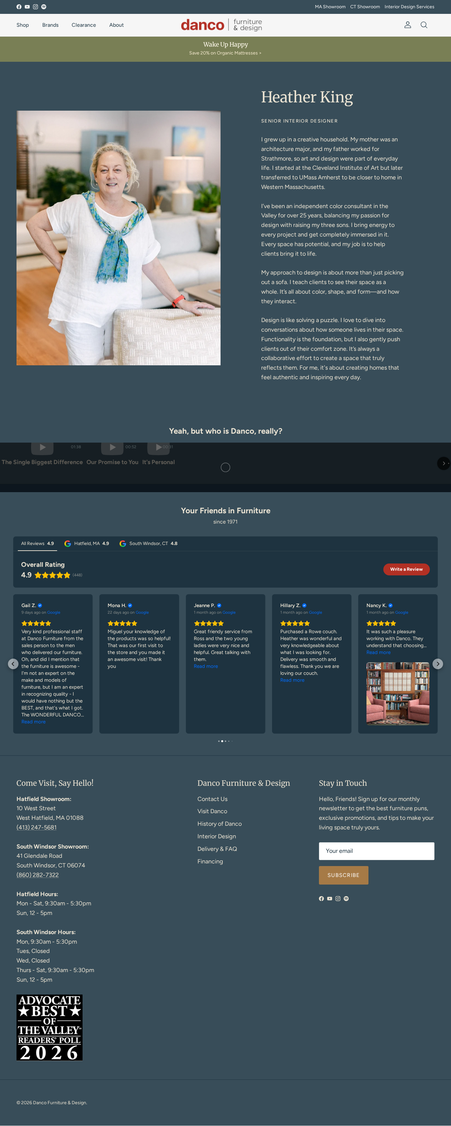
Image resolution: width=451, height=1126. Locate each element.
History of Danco (219, 894)
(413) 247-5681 (36, 898)
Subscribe (344, 946)
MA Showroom (330, 7)
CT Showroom (365, 7)
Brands (50, 25)
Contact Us (212, 870)
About (116, 25)
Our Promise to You (226, 537)
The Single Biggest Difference (76, 537)
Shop (23, 25)
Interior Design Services (409, 7)
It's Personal (375, 537)
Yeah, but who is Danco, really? (225, 431)
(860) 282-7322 (38, 946)
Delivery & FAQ (217, 920)
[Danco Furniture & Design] (225, 25)
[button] (7, 502)
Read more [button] (33, 793)
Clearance (84, 25)
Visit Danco (212, 882)
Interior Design (216, 907)
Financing (210, 932)
